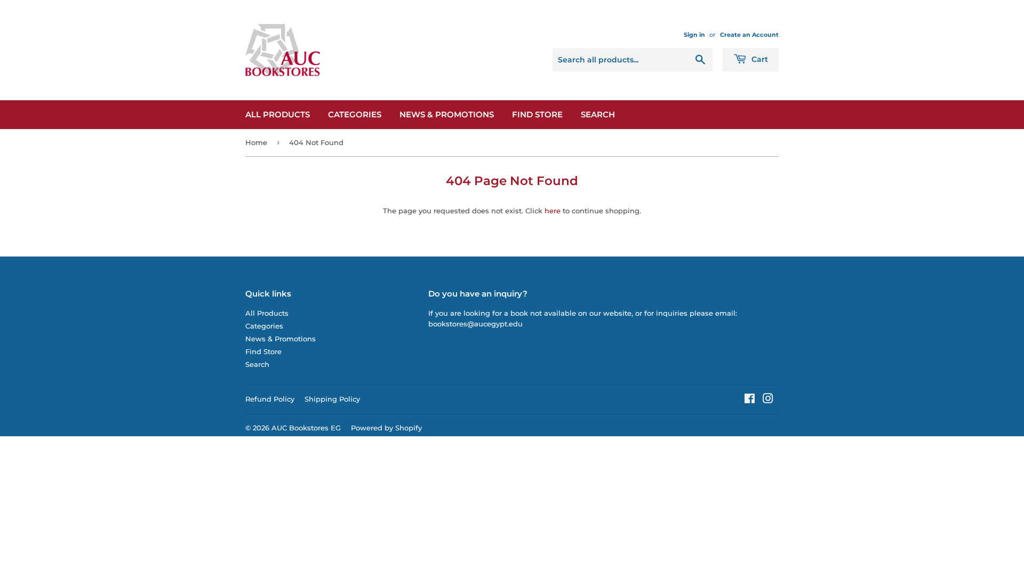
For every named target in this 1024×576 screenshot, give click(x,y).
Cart (758, 59)
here (553, 210)
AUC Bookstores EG (306, 427)
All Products (277, 114)
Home (256, 142)
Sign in (694, 34)
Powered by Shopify (386, 427)
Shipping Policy (332, 399)
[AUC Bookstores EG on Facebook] (749, 400)
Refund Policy (269, 399)
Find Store (537, 114)
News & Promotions (446, 114)
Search (598, 114)
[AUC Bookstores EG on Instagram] (768, 400)
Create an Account (749, 34)
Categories (354, 114)
